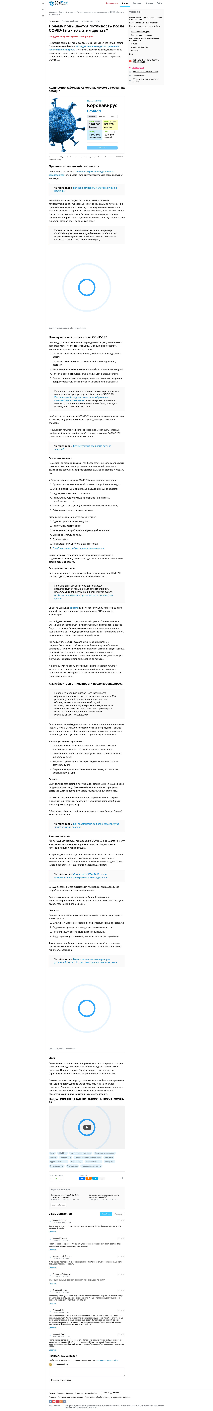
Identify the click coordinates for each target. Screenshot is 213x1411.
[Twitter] (95, 1178)
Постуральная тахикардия (141, 35)
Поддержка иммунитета (91, 1166)
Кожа (52, 1153)
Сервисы (137, 3)
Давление (109, 1157)
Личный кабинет (92, 1393)
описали (74, 607)
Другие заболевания (58, 1162)
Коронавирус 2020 (93, 1162)
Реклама (52, 1397)
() (139, 75)
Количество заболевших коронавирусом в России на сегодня (146, 18)
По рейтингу (106, 1214)
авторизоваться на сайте (108, 1360)
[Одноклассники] (89, 1178)
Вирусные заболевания (104, 1153)
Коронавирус (112, 3)
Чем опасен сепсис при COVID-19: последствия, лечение (64, 1196)
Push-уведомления (111, 1393)
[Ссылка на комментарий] (115, 1220)
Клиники (149, 3)
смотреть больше (58, 1205)
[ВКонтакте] (82, 1178)
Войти (159, 3)
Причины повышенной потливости (143, 23)
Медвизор (53, 12)
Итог (131, 54)
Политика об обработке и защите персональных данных (108, 1397)
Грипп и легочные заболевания (88, 1157)
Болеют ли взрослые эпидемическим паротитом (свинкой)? (104, 1196)
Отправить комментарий (60, 1380)
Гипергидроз (65, 1157)
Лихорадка (109, 1162)
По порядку (119, 1214)
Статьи (125, 3)
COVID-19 (62, 1153)
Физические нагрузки (139, 47)
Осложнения (72, 1166)
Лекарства (135, 50)
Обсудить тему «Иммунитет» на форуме (71, 36)
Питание (134, 44)
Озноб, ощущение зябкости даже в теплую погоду (78, 548)
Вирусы (53, 1157)
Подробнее (102, 148)
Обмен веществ (56, 1166)
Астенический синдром (140, 32)
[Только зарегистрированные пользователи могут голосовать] (51, 1179)
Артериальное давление (81, 1153)
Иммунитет (70, 12)
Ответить (52, 1232)
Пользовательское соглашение (70, 1397)
